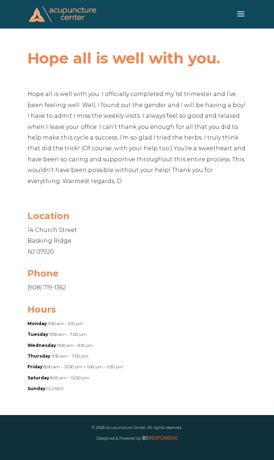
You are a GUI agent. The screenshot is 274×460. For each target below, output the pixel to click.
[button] (241, 19)
